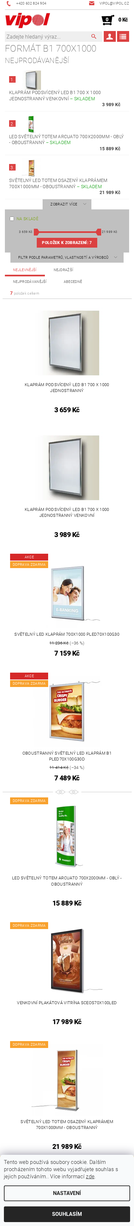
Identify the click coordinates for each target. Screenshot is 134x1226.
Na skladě (27, 219)
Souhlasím (67, 1214)
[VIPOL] (28, 20)
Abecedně (73, 282)
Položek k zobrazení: (67, 242)
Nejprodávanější (30, 282)
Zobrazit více (63, 204)
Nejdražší (64, 270)
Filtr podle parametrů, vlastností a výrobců (64, 257)
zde (90, 1176)
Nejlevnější (25, 270)
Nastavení (67, 1193)
